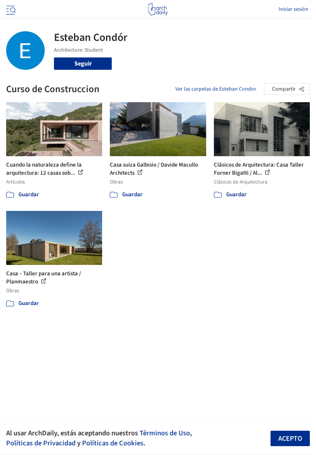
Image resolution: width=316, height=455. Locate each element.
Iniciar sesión (293, 9)
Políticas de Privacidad (41, 443)
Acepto (290, 438)
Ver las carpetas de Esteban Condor (215, 89)
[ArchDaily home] (158, 9)
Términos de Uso (165, 433)
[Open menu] (10, 9)
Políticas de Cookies (112, 443)
